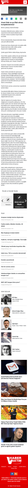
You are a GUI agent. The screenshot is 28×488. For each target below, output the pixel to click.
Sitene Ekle (14, 468)
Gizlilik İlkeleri (22, 466)
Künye (9, 466)
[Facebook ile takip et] (12, 473)
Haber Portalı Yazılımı (15, 486)
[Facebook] (2, 19)
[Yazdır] (26, 19)
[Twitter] (7, 19)
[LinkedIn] (11, 19)
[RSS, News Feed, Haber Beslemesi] (16, 473)
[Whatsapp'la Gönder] (16, 19)
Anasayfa (3, 466)
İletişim (15, 466)
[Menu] (25, 2)
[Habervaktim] (4, 2)
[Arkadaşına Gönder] (21, 19)
